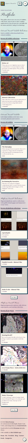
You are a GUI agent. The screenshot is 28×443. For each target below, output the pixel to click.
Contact (21, 435)
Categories (8, 438)
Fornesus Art (18, 428)
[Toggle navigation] (20, 3)
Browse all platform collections (11, 208)
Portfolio (11, 435)
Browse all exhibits (7, 122)
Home (2, 435)
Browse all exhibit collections (10, 38)
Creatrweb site (21, 425)
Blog (16, 435)
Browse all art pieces (7, 310)
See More (14, 297)
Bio (6, 435)
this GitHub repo (16, 432)
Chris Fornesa (9, 422)
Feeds (2, 438)
